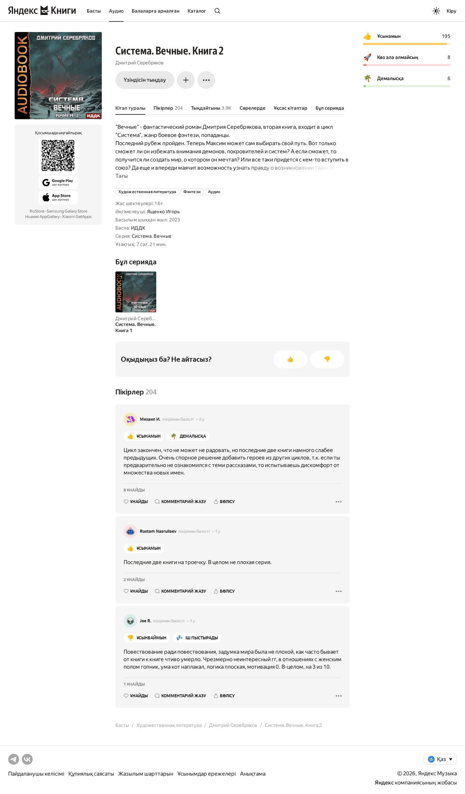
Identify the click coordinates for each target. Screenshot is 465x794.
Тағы (121, 176)
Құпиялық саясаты (91, 773)
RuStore (37, 211)
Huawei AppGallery (42, 216)
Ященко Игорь (163, 211)
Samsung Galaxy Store (67, 211)
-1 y (217, 531)
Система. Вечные (152, 236)
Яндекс (384, 782)
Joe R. (145, 621)
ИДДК (138, 228)
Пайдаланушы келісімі (36, 773)
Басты (94, 11)
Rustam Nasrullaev (158, 531)
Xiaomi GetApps (77, 216)
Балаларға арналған (155, 11)
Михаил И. (150, 419)
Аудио (116, 11)
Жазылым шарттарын (145, 773)
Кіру (451, 11)
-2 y (201, 419)
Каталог (197, 11)
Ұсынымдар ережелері (206, 773)
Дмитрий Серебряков (139, 62)
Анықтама (253, 773)
